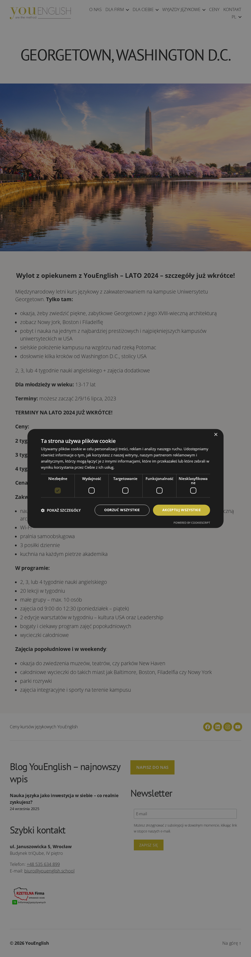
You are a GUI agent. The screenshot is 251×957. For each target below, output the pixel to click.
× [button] (215, 434)
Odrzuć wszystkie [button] (122, 510)
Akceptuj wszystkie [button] (181, 510)
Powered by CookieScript (192, 523)
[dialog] (125, 478)
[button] (61, 510)
